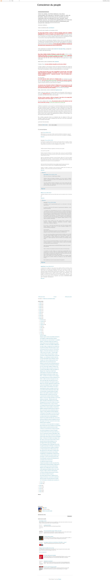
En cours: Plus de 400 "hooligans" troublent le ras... (49, 366)
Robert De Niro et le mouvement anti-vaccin (48, 361)
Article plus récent (41, 296)
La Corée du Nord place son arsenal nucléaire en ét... (50, 455)
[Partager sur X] (54, 125)
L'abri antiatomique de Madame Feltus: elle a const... (49, 469)
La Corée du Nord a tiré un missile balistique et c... (49, 416)
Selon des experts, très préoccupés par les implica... (49, 478)
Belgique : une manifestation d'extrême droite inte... (49, 357)
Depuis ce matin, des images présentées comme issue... (50, 397)
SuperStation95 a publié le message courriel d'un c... (49, 388)
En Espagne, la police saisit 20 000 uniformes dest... (49, 456)
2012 (40, 490)
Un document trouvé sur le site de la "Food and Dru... (49, 349)
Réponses (44, 172)
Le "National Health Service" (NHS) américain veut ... (49, 448)
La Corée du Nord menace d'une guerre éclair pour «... (50, 431)
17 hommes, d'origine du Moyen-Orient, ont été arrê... (50, 355)
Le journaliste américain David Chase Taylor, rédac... (49, 389)
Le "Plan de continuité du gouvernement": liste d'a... (49, 472)
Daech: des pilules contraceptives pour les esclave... (49, 400)
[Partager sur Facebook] (55, 125)
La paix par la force (47, 525)
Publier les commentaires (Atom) (49, 298)
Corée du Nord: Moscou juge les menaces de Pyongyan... (50, 436)
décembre (42, 319)
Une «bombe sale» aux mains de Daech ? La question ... (50, 339)
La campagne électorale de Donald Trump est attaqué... (50, 405)
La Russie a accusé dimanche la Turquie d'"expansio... (50, 428)
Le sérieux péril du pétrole (48, 536)
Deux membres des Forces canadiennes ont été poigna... (50, 425)
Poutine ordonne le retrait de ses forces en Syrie (49, 427)
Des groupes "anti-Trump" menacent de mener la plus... (50, 420)
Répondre (42, 136)
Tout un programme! (42, 552)
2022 (40, 309)
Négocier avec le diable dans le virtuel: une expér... (49, 467)
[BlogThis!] (53, 125)
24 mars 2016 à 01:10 (49, 266)
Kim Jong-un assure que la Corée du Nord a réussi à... (50, 439)
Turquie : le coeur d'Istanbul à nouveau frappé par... (49, 411)
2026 (40, 302)
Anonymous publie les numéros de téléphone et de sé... (50, 419)
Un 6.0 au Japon (43, 335)
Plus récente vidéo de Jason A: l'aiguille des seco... (49, 475)
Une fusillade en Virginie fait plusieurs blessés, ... (49, 338)
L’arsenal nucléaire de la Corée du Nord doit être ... (49, 466)
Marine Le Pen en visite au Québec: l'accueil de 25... (49, 406)
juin (41, 329)
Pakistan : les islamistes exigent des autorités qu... (49, 341)
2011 (40, 491)
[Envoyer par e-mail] (51, 125)
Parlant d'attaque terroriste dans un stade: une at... (49, 374)
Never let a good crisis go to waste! (50, 566)
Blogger (59, 579)
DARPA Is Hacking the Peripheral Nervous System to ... (50, 408)
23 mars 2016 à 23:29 (49, 140)
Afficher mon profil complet (47, 510)
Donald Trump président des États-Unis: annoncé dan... (50, 417)
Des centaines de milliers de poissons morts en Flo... (49, 367)
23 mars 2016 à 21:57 (47, 132)
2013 (40, 488)
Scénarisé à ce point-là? (48, 561)
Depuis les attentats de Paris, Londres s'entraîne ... (49, 403)
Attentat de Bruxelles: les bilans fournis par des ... (49, 394)
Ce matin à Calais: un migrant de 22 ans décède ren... (50, 346)
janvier (41, 483)
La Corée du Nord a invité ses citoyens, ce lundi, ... (49, 353)
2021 (40, 310)
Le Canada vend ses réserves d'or (46, 459)
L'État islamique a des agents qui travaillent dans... (49, 372)
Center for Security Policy (59, 48)
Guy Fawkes (46, 174)
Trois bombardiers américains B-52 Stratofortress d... (49, 458)
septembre (42, 324)
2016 (40, 318)
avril (41, 332)
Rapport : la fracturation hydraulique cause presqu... (49, 350)
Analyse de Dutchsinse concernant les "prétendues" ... (50, 476)
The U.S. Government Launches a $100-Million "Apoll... (50, 433)
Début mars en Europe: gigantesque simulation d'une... (50, 383)
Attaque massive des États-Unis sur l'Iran (46, 547)
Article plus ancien (68, 296)
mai (41, 330)
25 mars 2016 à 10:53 (53, 174)
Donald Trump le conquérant (45, 422)
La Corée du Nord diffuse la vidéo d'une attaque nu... (49, 369)
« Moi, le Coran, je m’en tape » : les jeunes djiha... (49, 352)
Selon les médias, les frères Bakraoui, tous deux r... (49, 386)
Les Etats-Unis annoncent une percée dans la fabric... (50, 414)
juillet (41, 327)
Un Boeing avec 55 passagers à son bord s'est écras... (50, 413)
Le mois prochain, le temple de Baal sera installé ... (49, 391)
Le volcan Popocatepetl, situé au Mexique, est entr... (49, 358)
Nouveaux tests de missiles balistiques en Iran (48, 441)
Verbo (42, 192)
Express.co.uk (58, 90)
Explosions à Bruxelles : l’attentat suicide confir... (49, 399)
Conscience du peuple (49, 5)
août (41, 326)
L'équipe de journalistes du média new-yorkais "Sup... (49, 462)
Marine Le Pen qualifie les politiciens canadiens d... (49, 392)
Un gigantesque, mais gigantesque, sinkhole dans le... (50, 453)
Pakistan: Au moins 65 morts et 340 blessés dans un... (50, 363)
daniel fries (43, 266)
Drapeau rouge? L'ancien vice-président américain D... (50, 336)
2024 (40, 306)
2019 (40, 313)
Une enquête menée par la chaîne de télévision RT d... (50, 377)
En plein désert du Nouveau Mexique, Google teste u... (50, 464)
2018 (40, 315)
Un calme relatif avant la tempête (50, 555)
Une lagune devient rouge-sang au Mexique (48, 442)
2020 (40, 312)
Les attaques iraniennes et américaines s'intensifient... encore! (55, 542)
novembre (42, 321)
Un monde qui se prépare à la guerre (47, 473)
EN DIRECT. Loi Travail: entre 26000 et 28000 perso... (50, 344)
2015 (40, 485)
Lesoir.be (56, 61)
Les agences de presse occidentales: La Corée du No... (50, 445)
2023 (40, 307)
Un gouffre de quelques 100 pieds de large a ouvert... (49, 347)
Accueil (55, 296)
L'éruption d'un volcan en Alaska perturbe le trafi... (49, 360)
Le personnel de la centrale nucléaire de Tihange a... (49, 395)
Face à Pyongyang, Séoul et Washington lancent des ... (50, 444)
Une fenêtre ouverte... (43, 520)
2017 (40, 316)
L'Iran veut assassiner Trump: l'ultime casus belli (52, 530)
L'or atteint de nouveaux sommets (46, 461)
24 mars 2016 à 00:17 (47, 192)
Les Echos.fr (51, 27)
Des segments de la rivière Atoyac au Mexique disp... (49, 450)
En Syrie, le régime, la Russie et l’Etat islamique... (49, 470)
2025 (40, 304)
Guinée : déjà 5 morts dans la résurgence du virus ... (49, 378)
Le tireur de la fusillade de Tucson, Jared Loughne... (49, 385)
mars (41, 333)
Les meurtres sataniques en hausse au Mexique (49, 430)
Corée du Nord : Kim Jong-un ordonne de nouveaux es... (50, 434)
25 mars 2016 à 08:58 (52, 202)
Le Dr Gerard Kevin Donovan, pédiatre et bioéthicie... (49, 447)
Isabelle (45, 507)
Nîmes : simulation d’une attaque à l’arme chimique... (49, 375)
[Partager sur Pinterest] (56, 125)
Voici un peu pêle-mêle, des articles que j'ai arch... (49, 380)
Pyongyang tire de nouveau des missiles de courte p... (50, 402)
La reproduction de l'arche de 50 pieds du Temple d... (49, 364)
